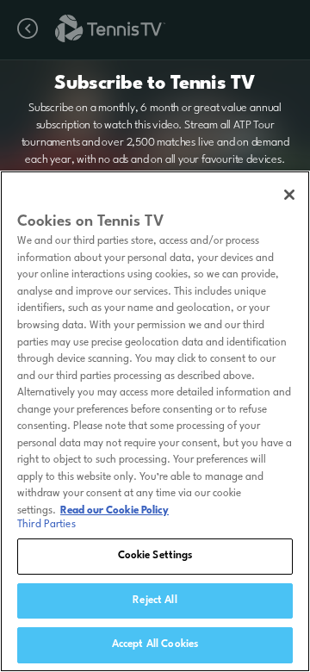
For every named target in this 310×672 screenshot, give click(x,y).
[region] (155, 421)
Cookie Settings (155, 556)
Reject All (155, 600)
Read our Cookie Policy (114, 511)
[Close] (289, 195)
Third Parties (46, 525)
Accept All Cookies (155, 644)
